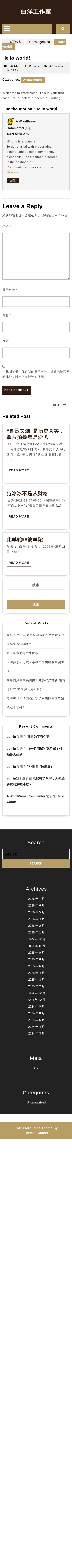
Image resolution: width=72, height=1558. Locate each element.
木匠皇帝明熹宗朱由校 (23, 653)
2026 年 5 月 (36, 912)
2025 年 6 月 (36, 966)
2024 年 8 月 (36, 1013)
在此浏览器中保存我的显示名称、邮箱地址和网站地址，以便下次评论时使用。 (36, 374)
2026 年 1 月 (36, 932)
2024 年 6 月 (36, 1020)
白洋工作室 (36, 11)
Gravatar (13, 172)
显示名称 (10, 289)
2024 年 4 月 (36, 1026)
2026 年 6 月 (36, 905)
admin (37, 66)
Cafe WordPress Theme (33, 1128)
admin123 (14, 778)
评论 (6, 226)
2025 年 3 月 (36, 979)
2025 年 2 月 (36, 986)
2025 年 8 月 (36, 959)
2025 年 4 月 (36, 972)
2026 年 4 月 (36, 919)
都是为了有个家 (38, 736)
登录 (36, 1068)
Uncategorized (39, 42)
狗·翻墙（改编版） (40, 766)
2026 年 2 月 (36, 925)
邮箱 (6, 315)
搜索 (36, 585)
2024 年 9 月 (36, 1006)
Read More (20, 471)
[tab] (7, 29)
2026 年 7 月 (36, 898)
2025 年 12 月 (36, 939)
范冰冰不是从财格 (27, 493)
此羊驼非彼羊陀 (25, 539)
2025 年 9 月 (36, 952)
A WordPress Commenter (26, 796)
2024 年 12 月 (36, 993)
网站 (5, 341)
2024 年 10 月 (36, 999)
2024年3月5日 (17, 66)
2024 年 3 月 (36, 1033)
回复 (13, 180)
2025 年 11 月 (36, 946)
